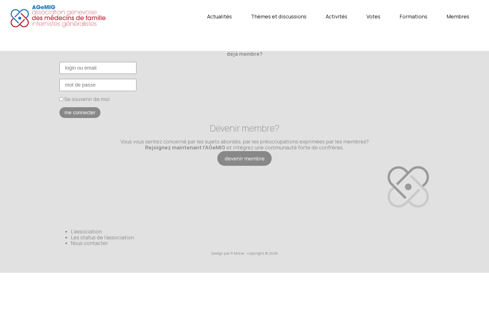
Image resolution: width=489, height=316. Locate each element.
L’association (86, 231)
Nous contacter (89, 243)
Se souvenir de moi (86, 99)
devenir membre (245, 158)
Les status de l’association (102, 237)
